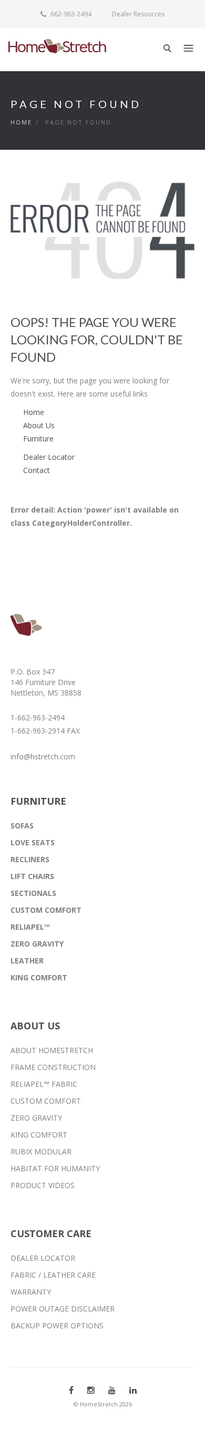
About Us (39, 425)
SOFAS (22, 826)
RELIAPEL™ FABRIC (44, 1084)
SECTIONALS (33, 893)
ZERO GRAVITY (37, 944)
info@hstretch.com (43, 756)
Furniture (38, 438)
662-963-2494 (70, 13)
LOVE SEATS (33, 842)
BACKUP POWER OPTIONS (57, 1325)
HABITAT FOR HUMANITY (55, 1168)
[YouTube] (111, 1390)
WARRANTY (31, 1292)
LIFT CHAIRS (32, 876)
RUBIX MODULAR (41, 1151)
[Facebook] (71, 1390)
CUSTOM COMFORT (46, 910)
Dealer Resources (138, 14)
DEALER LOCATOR (43, 1258)
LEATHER (27, 961)
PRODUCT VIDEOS (43, 1185)
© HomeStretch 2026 (103, 1404)
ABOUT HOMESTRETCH (52, 1050)
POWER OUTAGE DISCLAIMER (63, 1309)
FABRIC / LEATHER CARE (53, 1275)
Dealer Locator (49, 457)
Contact (36, 470)
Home (21, 122)
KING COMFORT (39, 977)
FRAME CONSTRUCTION (53, 1067)
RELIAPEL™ (30, 927)
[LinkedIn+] (133, 1390)
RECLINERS (30, 859)
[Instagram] (90, 1390)
